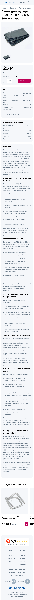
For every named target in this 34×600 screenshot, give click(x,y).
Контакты (11, 558)
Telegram (7, 581)
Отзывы (22, 558)
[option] (8, 57)
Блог (9, 561)
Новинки (11, 556)
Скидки (22, 556)
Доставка (23, 550)
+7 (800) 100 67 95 (17, 572)
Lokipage (20, 596)
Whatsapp (21, 581)
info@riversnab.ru (17, 575)
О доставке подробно (11, 114)
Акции (10, 550)
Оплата (22, 553)
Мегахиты (11, 553)
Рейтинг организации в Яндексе (16, 542)
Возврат (22, 561)
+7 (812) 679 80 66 (17, 570)
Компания (23, 564)
